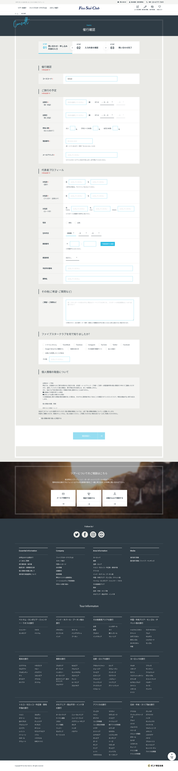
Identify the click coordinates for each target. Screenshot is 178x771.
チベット (133, 633)
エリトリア (96, 731)
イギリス (133, 689)
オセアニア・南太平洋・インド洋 (104, 594)
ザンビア (112, 748)
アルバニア (75, 669)
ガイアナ (22, 682)
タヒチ (74, 725)
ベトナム (37, 633)
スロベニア (75, 675)
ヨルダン (37, 715)
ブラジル (37, 679)
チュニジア (38, 721)
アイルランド (150, 672)
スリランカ (59, 633)
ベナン (95, 715)
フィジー (59, 728)
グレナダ (149, 711)
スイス (148, 685)
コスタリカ (133, 744)
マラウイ (112, 711)
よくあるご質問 (24, 561)
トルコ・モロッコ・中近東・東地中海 (105, 567)
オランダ (133, 679)
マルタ (132, 665)
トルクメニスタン (136, 630)
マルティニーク (151, 728)
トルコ (21, 715)
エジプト (22, 728)
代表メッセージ (61, 564)
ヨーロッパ (96, 557)
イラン (37, 735)
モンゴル (149, 643)
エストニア (96, 675)
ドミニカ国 (133, 750)
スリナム (37, 682)
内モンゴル (133, 640)
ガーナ (95, 741)
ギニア (95, 745)
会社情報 (59, 567)
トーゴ (111, 741)
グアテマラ (149, 715)
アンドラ (149, 689)
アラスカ (133, 711)
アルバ (132, 720)
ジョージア (96, 669)
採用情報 (59, 574)
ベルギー (149, 682)
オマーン (22, 718)
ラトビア (96, 672)
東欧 (94, 561)
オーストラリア (61, 715)
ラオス (37, 630)
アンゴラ (96, 711)
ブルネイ (96, 633)
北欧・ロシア (97, 564)
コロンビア (38, 675)
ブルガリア (59, 665)
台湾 (94, 626)
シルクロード (150, 640)
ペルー (37, 669)
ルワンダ (112, 728)
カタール (22, 738)
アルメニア (96, 679)
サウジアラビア (40, 731)
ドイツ (132, 692)
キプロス (37, 725)
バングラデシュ (77, 633)
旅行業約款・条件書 (25, 564)
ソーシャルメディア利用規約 (65, 581)
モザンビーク (113, 715)
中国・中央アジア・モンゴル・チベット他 (106, 577)
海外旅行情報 (134, 557)
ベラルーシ (96, 689)
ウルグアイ (22, 669)
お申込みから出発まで (26, 557)
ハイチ (148, 718)
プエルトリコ (150, 741)
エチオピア (96, 735)
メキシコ (149, 731)
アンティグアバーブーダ (136, 716)
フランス (149, 665)
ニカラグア (149, 735)
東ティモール (113, 633)
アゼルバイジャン (99, 665)
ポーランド (59, 669)
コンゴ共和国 (97, 721)
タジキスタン (134, 643)
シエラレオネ (113, 735)
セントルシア (150, 745)
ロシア (111, 665)
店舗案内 (59, 571)
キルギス (149, 636)
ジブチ (95, 728)
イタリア (133, 669)
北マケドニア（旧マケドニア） (62, 680)
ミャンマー (22, 630)
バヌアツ (74, 731)
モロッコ (37, 718)
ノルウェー (112, 679)
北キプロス (22, 721)
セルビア (74, 665)
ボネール (133, 737)
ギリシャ (37, 728)
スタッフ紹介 (54, 8)
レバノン (22, 731)
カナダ (132, 740)
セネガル (112, 731)
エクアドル (22, 665)
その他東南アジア (99, 584)
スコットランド (151, 679)
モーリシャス (60, 735)
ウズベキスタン (151, 630)
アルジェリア (23, 725)
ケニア (95, 748)
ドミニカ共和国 (135, 754)
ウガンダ (112, 745)
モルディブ (59, 731)
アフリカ (96, 571)
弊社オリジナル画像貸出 (64, 577)
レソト (95, 751)
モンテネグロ (76, 672)
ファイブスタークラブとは (38, 8)
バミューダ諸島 (135, 734)
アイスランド (97, 685)
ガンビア (96, 738)
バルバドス (133, 727)
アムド (148, 633)
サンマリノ (149, 669)
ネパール (74, 630)
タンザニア (112, 738)
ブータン (74, 636)
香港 (94, 630)
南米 (94, 587)
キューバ (133, 747)
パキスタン (59, 630)
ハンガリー (59, 672)
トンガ (74, 728)
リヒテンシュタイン (136, 675)
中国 (131, 646)
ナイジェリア (113, 721)
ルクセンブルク (135, 682)
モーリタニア (113, 755)
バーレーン (22, 735)
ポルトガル (149, 675)
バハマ (132, 724)
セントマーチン (151, 748)
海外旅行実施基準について (27, 574)
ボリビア (22, 679)
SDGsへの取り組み (62, 584)
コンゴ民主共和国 (99, 725)
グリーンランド (114, 685)
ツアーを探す (22, 8)
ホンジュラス (150, 721)
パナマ (148, 738)
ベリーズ (133, 730)
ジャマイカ (149, 725)
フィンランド (97, 682)
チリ (20, 675)
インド (58, 636)
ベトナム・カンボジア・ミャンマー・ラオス (107, 581)
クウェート (22, 741)
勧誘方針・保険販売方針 (27, 567)
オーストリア (60, 675)
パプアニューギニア (78, 721)
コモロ (58, 721)
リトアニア (112, 682)
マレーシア (112, 636)
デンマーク (112, 672)
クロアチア (59, 684)
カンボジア (22, 633)
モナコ (132, 672)
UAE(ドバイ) (39, 741)
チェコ (74, 679)
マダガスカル (97, 755)
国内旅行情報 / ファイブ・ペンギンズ (142, 561)
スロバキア (75, 685)
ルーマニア (75, 682)
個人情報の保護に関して (27, 571)
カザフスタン (134, 636)
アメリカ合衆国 (151, 751)
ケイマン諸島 (60, 718)
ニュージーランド (77, 718)
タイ (110, 630)
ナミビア (112, 718)
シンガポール (113, 626)
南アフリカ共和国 (114, 725)
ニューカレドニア (77, 715)
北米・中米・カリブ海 (100, 591)
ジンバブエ (112, 751)
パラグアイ (38, 672)
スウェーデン (113, 669)
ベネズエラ (38, 665)
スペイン (133, 685)
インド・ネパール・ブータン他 (103, 574)
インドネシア (97, 636)
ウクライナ (112, 675)
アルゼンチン (23, 672)
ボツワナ (96, 718)
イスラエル (38, 738)
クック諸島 (59, 725)
